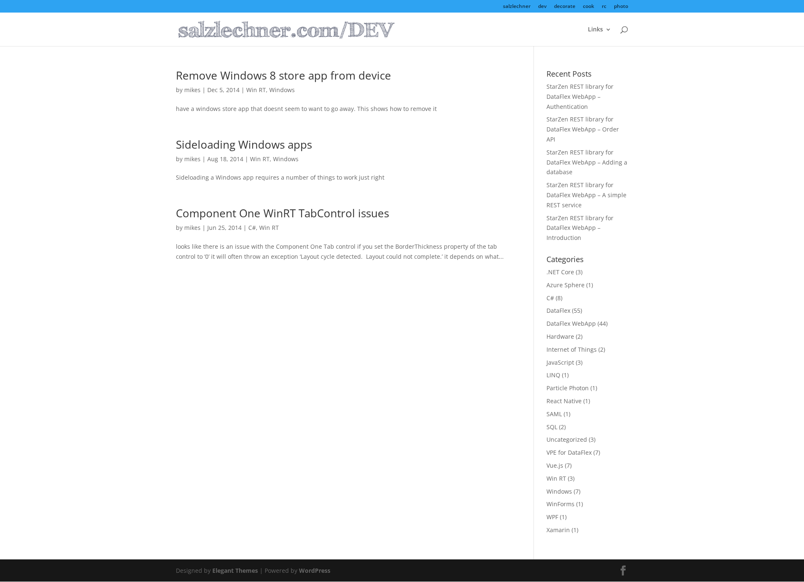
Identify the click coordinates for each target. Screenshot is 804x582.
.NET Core (560, 272)
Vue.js (554, 465)
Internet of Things (571, 349)
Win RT (256, 90)
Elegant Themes (235, 570)
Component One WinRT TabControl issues (282, 213)
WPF (552, 517)
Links (595, 29)
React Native (564, 401)
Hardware (560, 336)
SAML (554, 414)
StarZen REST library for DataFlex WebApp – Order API (582, 129)
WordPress (314, 570)
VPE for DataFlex (569, 452)
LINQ (553, 375)
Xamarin (558, 530)
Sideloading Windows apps (244, 144)
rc (604, 7)
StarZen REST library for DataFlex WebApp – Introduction (579, 228)
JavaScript (560, 362)
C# (252, 228)
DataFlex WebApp (571, 323)
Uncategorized (566, 439)
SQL (551, 427)
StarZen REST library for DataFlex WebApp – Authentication (579, 96)
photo (621, 7)
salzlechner (517, 7)
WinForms (560, 504)
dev (542, 7)
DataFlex (558, 310)
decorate (564, 7)
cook (588, 7)
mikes (192, 90)
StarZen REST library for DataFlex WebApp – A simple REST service (586, 195)
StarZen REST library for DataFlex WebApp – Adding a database (586, 162)
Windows (282, 90)
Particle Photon (567, 388)
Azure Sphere (565, 285)
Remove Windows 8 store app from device (283, 75)
